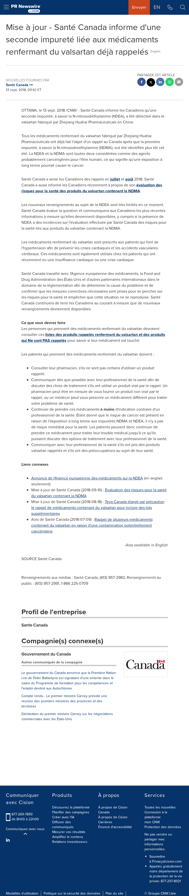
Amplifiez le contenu (67, 836)
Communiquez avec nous (25, 829)
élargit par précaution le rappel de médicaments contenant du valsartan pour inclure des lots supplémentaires (97, 507)
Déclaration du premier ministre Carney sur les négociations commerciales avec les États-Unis (67, 716)
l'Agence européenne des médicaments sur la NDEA (87, 478)
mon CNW (152, 822)
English (155, 51)
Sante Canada (34, 625)
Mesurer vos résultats (68, 832)
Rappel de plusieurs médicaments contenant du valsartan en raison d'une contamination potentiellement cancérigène (92, 525)
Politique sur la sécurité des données (72, 893)
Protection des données (162, 827)
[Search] (182, 7)
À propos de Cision (112, 817)
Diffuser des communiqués (63, 825)
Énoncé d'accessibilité (115, 827)
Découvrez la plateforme (71, 807)
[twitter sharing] (151, 83)
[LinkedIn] (8, 840)
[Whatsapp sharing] (169, 82)
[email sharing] (179, 82)
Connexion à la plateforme (155, 815)
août (129, 179)
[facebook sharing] (141, 82)
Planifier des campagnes (70, 812)
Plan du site (114, 893)
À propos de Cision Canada (112, 810)
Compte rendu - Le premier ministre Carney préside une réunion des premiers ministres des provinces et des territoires (64, 701)
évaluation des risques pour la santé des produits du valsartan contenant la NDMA (91, 188)
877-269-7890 (22, 814)
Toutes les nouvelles (160, 807)
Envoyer (139, 7)
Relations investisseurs (69, 841)
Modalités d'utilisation (22, 893)
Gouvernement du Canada (46, 654)
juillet (115, 179)
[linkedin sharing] (160, 82)
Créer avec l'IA (63, 817)
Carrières (105, 822)
